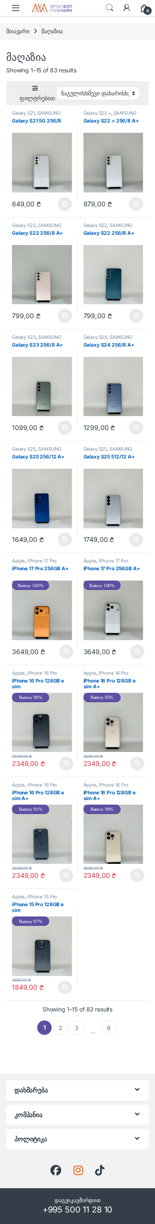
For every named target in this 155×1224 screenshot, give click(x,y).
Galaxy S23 (24, 337)
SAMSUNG (48, 113)
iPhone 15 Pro (42, 897)
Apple (18, 561)
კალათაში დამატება (58, 204)
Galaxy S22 (24, 225)
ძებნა (109, 7)
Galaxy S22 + (97, 113)
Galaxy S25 (24, 449)
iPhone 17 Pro (42, 561)
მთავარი (17, 31)
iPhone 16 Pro (42, 673)
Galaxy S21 (23, 113)
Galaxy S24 (95, 337)
